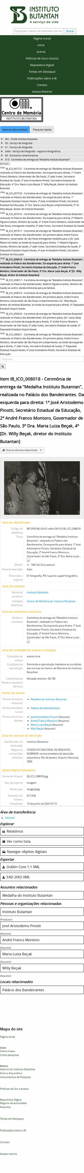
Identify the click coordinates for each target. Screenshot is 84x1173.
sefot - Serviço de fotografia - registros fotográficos (33, 151)
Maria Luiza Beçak (41, 724)
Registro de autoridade (13, 1103)
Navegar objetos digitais (26, 851)
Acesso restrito (8, 1154)
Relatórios (14, 831)
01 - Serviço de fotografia (18, 147)
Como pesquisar (9, 1055)
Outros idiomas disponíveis (21, 450)
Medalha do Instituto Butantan (49, 699)
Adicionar (10, 817)
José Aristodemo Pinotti (44, 717)
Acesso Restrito (42, 91)
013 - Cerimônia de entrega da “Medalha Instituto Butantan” (37, 159)
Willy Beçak (37, 728)
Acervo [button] (41, 52)
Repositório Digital (42, 65)
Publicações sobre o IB (42, 78)
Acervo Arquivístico (11, 1073)
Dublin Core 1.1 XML (23, 866)
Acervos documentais (15, 129)
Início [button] (41, 45)
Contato (42, 85)
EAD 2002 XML (18, 877)
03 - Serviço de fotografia (18, 143)
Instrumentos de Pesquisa (15, 1077)
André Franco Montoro (44, 721)
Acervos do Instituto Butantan (17, 1069)
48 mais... (5, 163)
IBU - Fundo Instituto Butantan (21, 139)
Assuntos (5, 1107)
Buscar (70, 31)
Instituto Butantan (37, 592)
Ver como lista (18, 841)
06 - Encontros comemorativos (21, 155)
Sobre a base (7, 1051)
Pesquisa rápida (42, 129)
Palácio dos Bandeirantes (45, 708)
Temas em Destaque (42, 71)
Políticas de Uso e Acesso (42, 58)
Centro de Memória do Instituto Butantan (51, 601)
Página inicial (42, 38)
